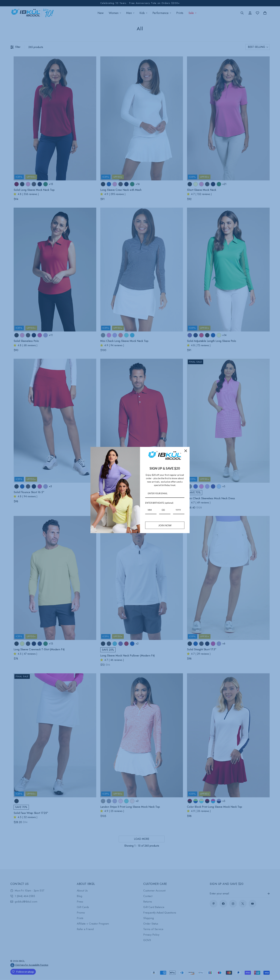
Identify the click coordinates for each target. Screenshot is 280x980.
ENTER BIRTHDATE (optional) (159, 503)
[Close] (186, 451)
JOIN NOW (164, 525)
